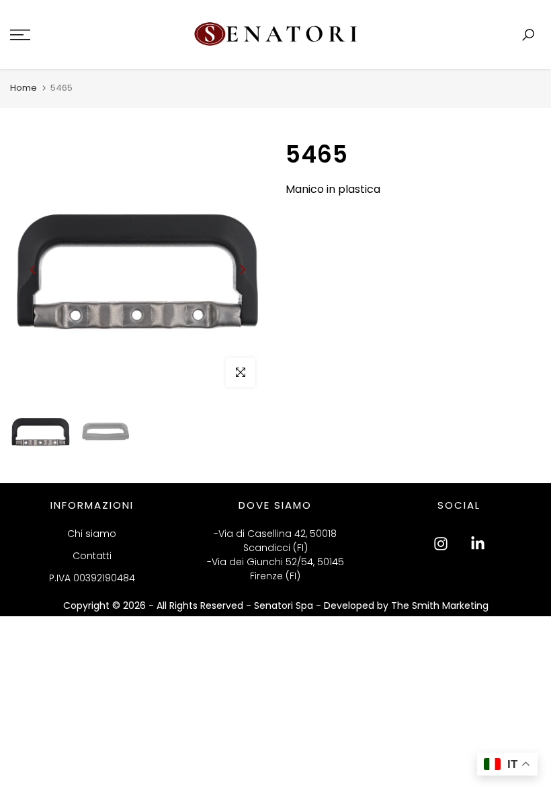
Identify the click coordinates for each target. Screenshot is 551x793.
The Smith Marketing (440, 605)
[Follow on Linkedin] (478, 543)
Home (23, 87)
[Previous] (33, 269)
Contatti (92, 555)
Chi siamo (91, 533)
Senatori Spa (285, 605)
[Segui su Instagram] (441, 543)
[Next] (241, 269)
